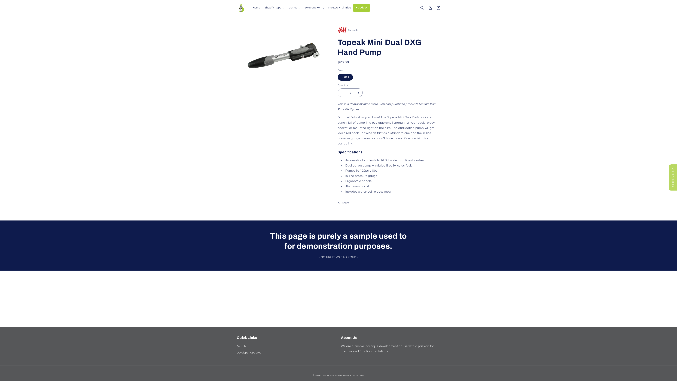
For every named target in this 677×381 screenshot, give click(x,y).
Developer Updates (249, 352)
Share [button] (345, 203)
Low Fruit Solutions (332, 375)
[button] (274, 8)
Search (241, 346)
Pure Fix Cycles (348, 109)
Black (345, 77)
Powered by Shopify (353, 375)
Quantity (343, 85)
